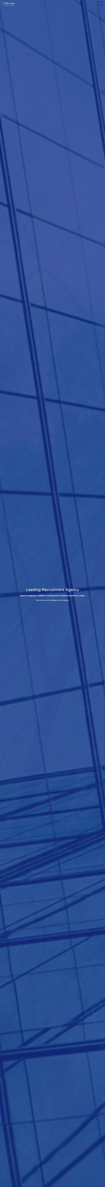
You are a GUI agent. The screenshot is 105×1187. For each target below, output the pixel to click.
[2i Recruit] (8, 4)
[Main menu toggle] (100, 3)
